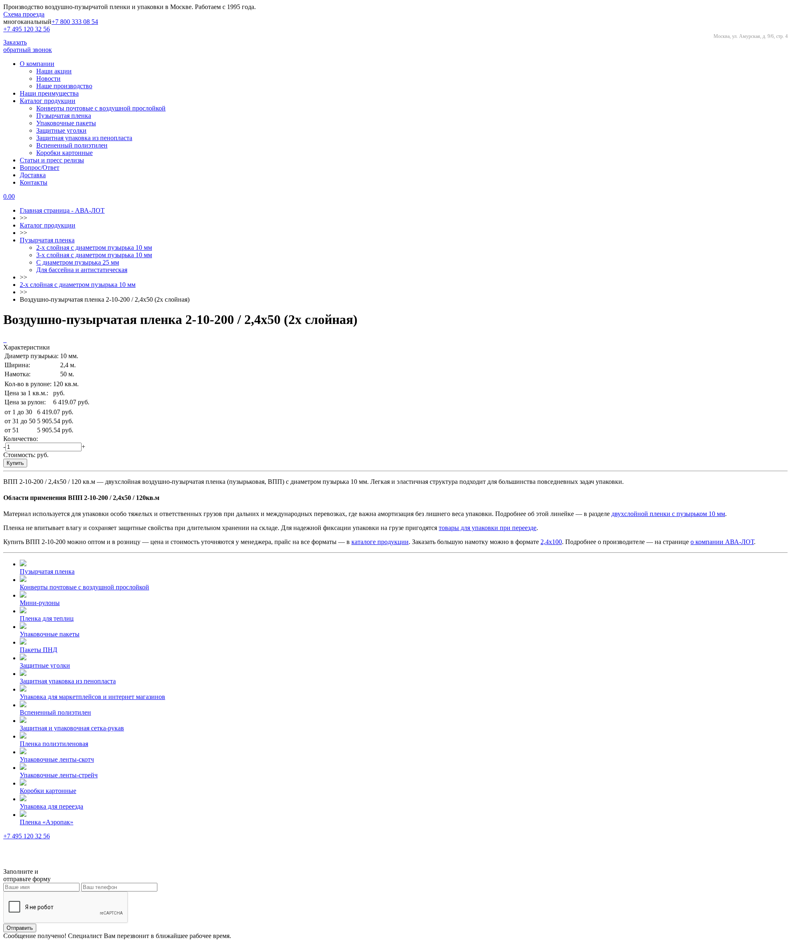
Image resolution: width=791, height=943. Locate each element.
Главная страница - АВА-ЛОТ (62, 210)
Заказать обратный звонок (27, 46)
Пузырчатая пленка (63, 115)
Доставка (33, 174)
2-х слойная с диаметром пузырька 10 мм (94, 247)
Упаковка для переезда (51, 806)
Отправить (20, 928)
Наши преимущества (49, 93)
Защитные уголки (61, 130)
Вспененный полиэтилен (72, 145)
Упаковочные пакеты (66, 123)
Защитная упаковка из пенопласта (84, 137)
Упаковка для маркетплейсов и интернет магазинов (92, 696)
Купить (15, 463)
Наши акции (54, 71)
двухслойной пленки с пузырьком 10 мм (668, 513)
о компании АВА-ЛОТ (722, 541)
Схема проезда (23, 14)
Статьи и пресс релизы (52, 160)
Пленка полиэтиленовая (54, 743)
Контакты (33, 182)
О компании (37, 63)
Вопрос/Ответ (39, 167)
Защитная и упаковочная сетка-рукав (72, 728)
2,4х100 (551, 541)
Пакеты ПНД (38, 649)
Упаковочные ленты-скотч (57, 759)
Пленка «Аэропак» (46, 822)
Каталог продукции (47, 100)
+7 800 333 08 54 (74, 21)
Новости (48, 78)
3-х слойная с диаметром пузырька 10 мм (94, 254)
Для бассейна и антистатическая (81, 269)
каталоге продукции (380, 541)
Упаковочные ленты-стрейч (59, 775)
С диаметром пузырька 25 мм (77, 262)
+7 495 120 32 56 (26, 29)
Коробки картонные (64, 152)
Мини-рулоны (40, 602)
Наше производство (64, 85)
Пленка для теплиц (47, 618)
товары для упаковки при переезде (487, 527)
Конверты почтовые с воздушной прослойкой (101, 108)
